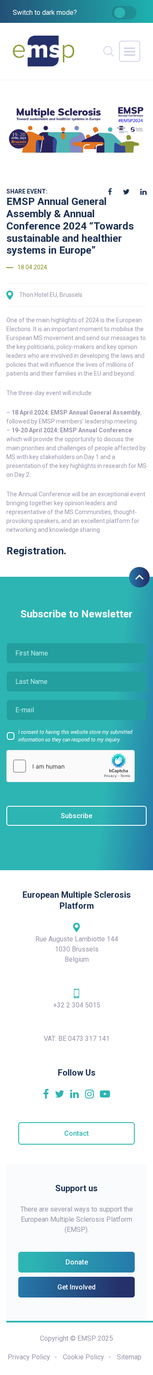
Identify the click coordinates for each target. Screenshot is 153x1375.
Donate (76, 1262)
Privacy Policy (29, 1357)
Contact (76, 1133)
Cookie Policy (83, 1357)
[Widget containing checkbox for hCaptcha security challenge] (70, 766)
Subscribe (76, 816)
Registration (35, 551)
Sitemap (129, 1357)
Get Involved (76, 1287)
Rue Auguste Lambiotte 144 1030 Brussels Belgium (76, 949)
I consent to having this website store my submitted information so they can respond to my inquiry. (75, 736)
